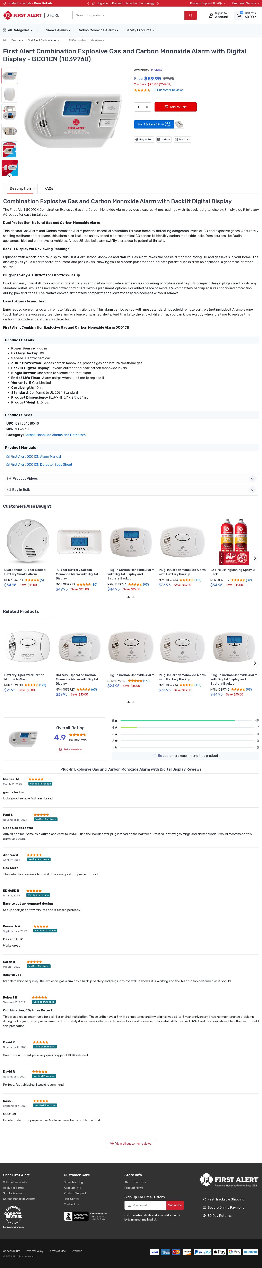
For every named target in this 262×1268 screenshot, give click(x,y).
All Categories (18, 30)
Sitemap (76, 1251)
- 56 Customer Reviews (167, 90)
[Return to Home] (5, 40)
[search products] (190, 15)
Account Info (72, 1188)
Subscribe (175, 1205)
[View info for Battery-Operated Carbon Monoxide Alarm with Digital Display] (79, 647)
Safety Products (138, 30)
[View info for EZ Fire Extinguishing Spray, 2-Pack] (234, 541)
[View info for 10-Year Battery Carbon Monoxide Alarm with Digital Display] (79, 541)
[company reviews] (86, 1216)
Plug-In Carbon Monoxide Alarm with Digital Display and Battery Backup (130, 574)
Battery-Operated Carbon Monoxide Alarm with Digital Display (77, 679)
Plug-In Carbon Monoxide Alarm (130, 675)
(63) (94, 689)
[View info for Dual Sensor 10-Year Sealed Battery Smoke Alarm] (28, 541)
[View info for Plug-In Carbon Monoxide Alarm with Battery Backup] (182, 541)
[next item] (9, 175)
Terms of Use (57, 1251)
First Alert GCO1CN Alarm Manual (35, 457)
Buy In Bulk (146, 139)
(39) (248, 580)
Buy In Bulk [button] (21, 490)
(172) (42, 685)
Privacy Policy (34, 1251)
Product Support (75, 1193)
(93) (145, 584)
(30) (94, 584)
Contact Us (71, 1204)
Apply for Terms (13, 1188)
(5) (41, 580)
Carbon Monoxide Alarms (97, 30)
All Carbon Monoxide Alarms (86, 40)
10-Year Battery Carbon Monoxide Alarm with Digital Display (77, 574)
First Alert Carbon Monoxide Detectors (52, 40)
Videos (166, 139)
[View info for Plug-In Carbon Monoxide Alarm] (131, 647)
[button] (73, 121)
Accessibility (11, 1251)
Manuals (184, 139)
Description (20, 188)
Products (17, 40)
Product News (133, 1188)
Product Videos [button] (25, 478)
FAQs (48, 188)
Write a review (72, 749)
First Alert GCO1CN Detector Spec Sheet (41, 465)
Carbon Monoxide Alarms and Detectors (55, 435)
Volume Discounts (15, 1182)
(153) (197, 580)
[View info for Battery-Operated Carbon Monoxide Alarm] (28, 647)
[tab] (20, 188)
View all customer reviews (133, 1143)
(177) (146, 681)
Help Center (71, 1199)
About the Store (135, 1182)
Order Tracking (73, 1182)
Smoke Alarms (57, 30)
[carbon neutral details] (25, 1217)
